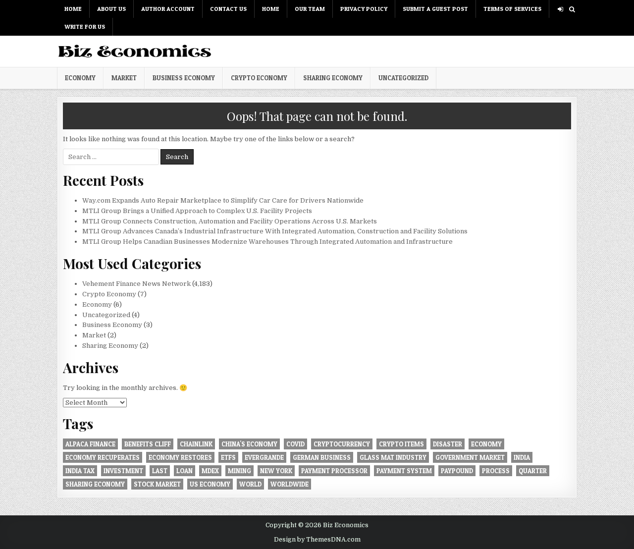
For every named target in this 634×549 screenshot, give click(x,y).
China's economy (249, 444)
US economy (210, 484)
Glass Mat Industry (393, 457)
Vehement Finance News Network (136, 283)
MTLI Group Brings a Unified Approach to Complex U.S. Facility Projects (197, 211)
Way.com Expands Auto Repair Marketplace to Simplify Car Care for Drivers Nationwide (223, 200)
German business (322, 457)
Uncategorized (403, 78)
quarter (533, 471)
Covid (295, 444)
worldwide (289, 484)
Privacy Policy (363, 8)
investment (123, 471)
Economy (80, 78)
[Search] (572, 9)
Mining (239, 471)
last (159, 471)
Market (124, 78)
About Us (111, 8)
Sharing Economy (333, 78)
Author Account (168, 8)
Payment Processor (334, 471)
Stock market (157, 484)
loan (184, 471)
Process (496, 471)
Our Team (310, 8)
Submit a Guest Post (435, 8)
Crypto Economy (259, 78)
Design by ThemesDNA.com (317, 539)
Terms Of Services (512, 8)
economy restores (180, 457)
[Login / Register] (560, 9)
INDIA (522, 457)
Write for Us (84, 26)
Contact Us (228, 8)
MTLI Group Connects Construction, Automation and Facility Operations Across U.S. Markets (229, 221)
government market (470, 457)
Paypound (457, 471)
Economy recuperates (102, 457)
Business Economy (184, 78)
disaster (447, 444)
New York (276, 471)
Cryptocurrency (342, 444)
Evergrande (264, 457)
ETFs (228, 457)
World (250, 484)
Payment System (404, 471)
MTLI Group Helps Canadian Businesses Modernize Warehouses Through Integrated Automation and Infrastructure (267, 241)
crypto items (401, 444)
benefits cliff (147, 444)
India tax (80, 471)
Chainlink (196, 444)
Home (73, 8)
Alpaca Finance (90, 444)
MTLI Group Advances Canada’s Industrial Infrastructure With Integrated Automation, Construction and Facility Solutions (275, 231)
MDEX (210, 471)
